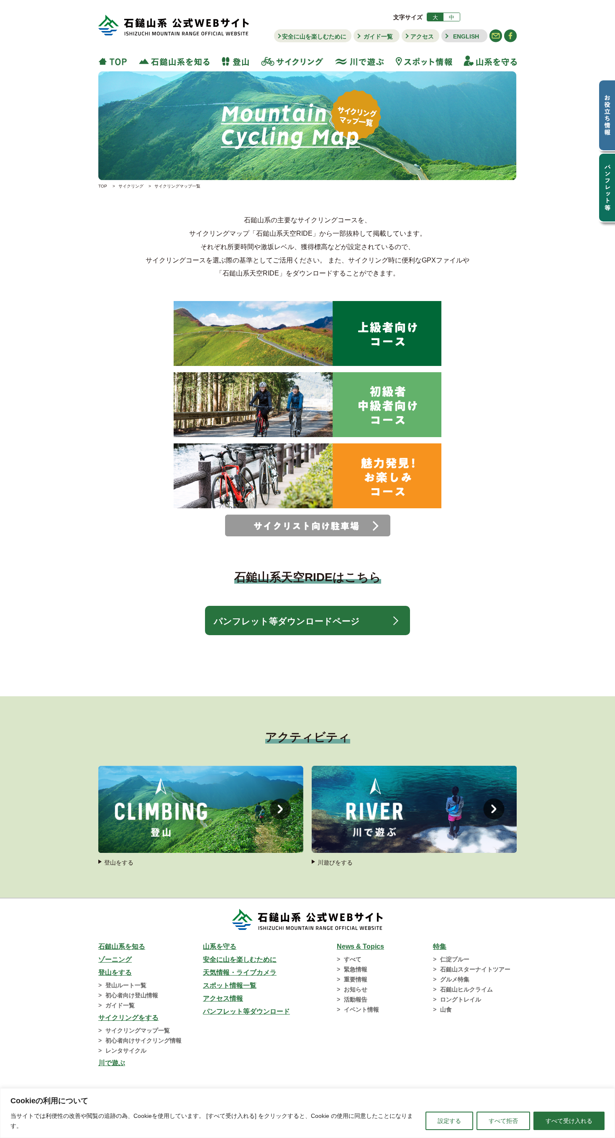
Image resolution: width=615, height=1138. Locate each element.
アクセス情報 (223, 998)
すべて (352, 959)
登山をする (115, 972)
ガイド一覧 (378, 36)
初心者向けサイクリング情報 (143, 1040)
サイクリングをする (128, 1017)
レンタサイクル (125, 1050)
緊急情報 (355, 969)
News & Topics (360, 946)
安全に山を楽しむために (314, 36)
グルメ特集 (454, 979)
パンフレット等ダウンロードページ (287, 621)
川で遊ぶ (359, 60)
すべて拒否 (503, 1120)
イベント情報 (361, 1009)
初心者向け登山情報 (131, 995)
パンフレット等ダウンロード (246, 1011)
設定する (449, 1120)
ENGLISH (466, 36)
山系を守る (487, 60)
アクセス (422, 36)
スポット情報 (424, 60)
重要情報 (355, 979)
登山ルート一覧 (125, 985)
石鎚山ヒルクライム (466, 989)
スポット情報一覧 (229, 985)
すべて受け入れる (569, 1120)
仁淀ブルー (454, 959)
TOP (115, 60)
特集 (439, 946)
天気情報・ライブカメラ (240, 972)
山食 (446, 1009)
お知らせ (355, 989)
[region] (307, 1113)
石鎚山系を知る (121, 946)
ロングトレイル (460, 999)
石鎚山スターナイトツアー (475, 969)
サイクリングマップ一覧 (137, 1030)
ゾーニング (115, 959)
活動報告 (355, 999)
